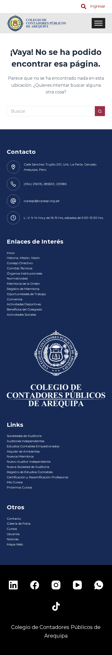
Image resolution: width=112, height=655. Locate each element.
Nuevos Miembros (20, 456)
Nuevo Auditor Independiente (29, 461)
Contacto (14, 518)
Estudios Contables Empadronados (33, 446)
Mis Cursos (15, 482)
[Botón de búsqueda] (100, 111)
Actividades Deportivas (24, 304)
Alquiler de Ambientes (23, 451)
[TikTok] (56, 606)
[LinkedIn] (13, 585)
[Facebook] (34, 585)
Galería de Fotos (18, 523)
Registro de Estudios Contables (30, 472)
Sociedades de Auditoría (24, 436)
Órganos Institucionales (24, 273)
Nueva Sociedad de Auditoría (28, 467)
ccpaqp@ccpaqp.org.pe (41, 201)
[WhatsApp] (98, 585)
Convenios (14, 299)
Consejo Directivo (20, 263)
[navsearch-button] (83, 6)
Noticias (12, 539)
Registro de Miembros (23, 289)
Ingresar (97, 6)
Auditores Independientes (25, 441)
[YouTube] (77, 585)
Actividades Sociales (21, 314)
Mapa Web (15, 544)
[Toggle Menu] (98, 23)
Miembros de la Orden (23, 283)
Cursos (12, 529)
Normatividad (17, 278)
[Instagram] (56, 585)
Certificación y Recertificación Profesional (37, 477)
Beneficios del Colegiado (24, 309)
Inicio (11, 253)
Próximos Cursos (19, 487)
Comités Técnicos (19, 268)
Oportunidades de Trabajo (26, 294)
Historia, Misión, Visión (23, 258)
